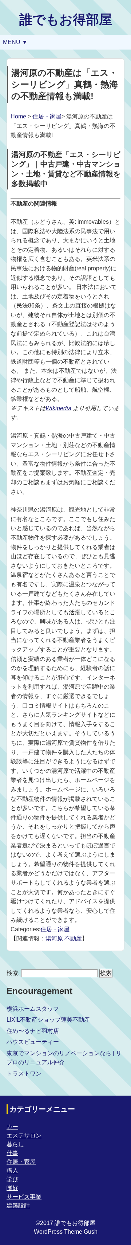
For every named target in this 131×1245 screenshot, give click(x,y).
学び (12, 1179)
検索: (13, 973)
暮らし (15, 1144)
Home (18, 116)
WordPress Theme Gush (66, 1232)
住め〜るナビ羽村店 (33, 1031)
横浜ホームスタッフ (33, 1009)
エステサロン (24, 1135)
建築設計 (18, 1205)
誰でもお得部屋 (65, 19)
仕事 (12, 1153)
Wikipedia (58, 408)
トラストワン (24, 1073)
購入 (12, 1170)
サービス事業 (24, 1197)
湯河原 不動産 (63, 938)
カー (12, 1127)
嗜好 (12, 1188)
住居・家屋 (46, 116)
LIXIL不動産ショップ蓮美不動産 (48, 1020)
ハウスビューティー (33, 1042)
